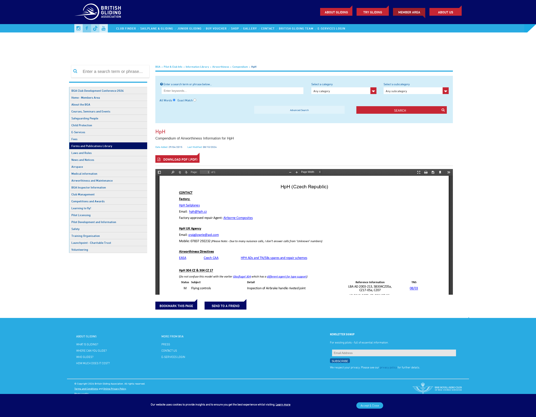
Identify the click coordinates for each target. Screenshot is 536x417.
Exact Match (185, 100)
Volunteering (79, 249)
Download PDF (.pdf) (179, 159)
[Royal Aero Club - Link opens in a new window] (437, 388)
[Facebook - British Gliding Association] (87, 28)
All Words (166, 100)
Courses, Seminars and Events (90, 111)
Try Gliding (372, 12)
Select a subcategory (397, 87)
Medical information (84, 173)
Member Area (409, 12)
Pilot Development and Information (93, 222)
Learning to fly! (81, 208)
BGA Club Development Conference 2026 (97, 90)
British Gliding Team (296, 28)
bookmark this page (176, 306)
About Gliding (336, 12)
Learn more (283, 404)
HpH (253, 66)
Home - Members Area (85, 97)
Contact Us (169, 350)
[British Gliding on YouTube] (103, 28)
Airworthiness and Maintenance (92, 180)
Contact (268, 28)
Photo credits (81, 393)
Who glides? (84, 357)
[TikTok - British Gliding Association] (95, 28)
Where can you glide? (91, 350)
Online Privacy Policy (114, 388)
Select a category (322, 87)
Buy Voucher (216, 28)
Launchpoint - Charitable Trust (91, 242)
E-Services (78, 132)
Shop (235, 28)
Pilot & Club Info (173, 66)
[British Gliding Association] (97, 12)
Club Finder (126, 28)
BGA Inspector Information (88, 187)
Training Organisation (85, 236)
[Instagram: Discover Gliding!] (78, 28)
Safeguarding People (84, 118)
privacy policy (388, 367)
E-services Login (331, 28)
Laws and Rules (81, 153)
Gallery (250, 28)
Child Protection (81, 125)
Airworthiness (220, 66)
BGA (157, 66)
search (400, 110)
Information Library (197, 66)
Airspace (77, 166)
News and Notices (82, 159)
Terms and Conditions (86, 388)
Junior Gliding (189, 28)
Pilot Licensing (81, 215)
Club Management (83, 194)
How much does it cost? (93, 363)
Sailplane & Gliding (156, 28)
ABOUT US (445, 12)
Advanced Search (299, 109)
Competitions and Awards (88, 201)
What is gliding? (87, 344)
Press (165, 344)
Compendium (240, 66)
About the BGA (80, 104)
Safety (75, 229)
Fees (74, 139)
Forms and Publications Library (91, 146)
